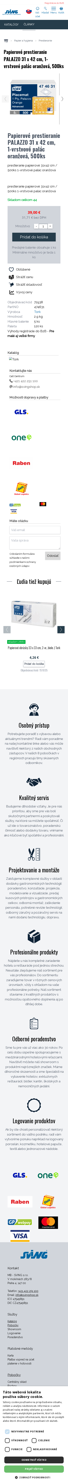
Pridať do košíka (34, 237)
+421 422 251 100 (25, 381)
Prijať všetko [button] (34, 1469)
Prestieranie (45, 40)
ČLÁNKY (29, 24)
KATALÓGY (11, 24)
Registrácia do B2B (54, 3)
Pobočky (13, 1325)
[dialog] (34, 1435)
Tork (37, 312)
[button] (34, 1477)
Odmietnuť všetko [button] (34, 1459)
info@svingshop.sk (26, 387)
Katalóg (12, 1321)
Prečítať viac (9, 1424)
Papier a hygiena (23, 40)
